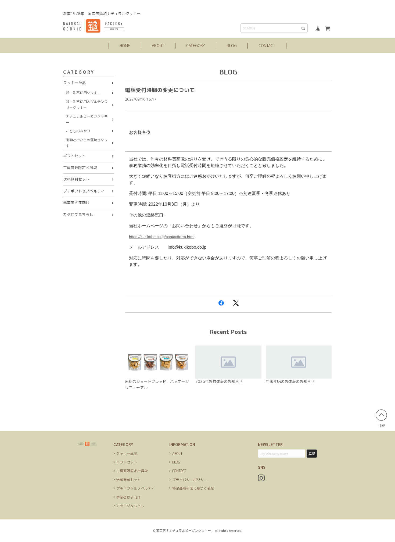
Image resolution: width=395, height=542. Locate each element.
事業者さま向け (76, 202)
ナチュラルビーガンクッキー (87, 119)
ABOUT (158, 45)
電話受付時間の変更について (160, 90)
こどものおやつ (78, 131)
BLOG (232, 45)
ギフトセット (74, 155)
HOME (125, 45)
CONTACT (266, 45)
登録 (311, 453)
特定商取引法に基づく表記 (193, 488)
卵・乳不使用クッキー (83, 92)
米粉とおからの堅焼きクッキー (87, 142)
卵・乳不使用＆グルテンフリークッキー (87, 104)
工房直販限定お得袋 (80, 167)
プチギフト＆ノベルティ (84, 191)
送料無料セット (76, 179)
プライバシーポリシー (189, 479)
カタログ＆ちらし (78, 214)
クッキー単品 (74, 82)
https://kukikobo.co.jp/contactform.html (161, 236)
